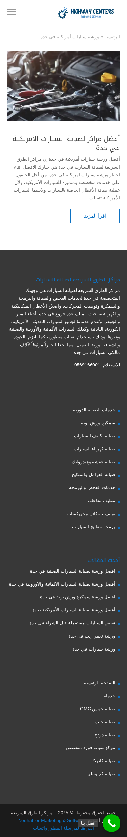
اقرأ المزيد (95, 216)
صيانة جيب (105, 721)
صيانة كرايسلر (101, 773)
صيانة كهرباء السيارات (94, 448)
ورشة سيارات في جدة (93, 649)
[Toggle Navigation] (11, 13)
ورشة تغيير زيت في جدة (91, 635)
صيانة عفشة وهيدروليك (93, 461)
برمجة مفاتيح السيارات (93, 526)
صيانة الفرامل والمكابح (93, 474)
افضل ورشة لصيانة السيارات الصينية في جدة (72, 571)
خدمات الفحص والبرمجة (92, 487)
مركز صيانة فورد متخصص (90, 747)
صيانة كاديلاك (102, 760)
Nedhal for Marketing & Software (51, 820)
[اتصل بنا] (111, 823)
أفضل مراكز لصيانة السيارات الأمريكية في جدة (66, 143)
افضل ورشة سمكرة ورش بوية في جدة (77, 596)
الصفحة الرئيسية (99, 682)
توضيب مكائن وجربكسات (91, 513)
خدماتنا (108, 695)
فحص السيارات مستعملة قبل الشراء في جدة (72, 622)
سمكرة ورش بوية (98, 422)
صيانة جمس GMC (97, 708)
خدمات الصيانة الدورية (94, 409)
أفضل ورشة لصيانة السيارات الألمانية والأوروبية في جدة (62, 584)
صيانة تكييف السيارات (94, 435)
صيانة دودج (104, 734)
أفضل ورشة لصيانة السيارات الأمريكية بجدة (73, 609)
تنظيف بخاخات (101, 500)
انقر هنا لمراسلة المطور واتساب (63, 827)
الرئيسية (112, 36)
